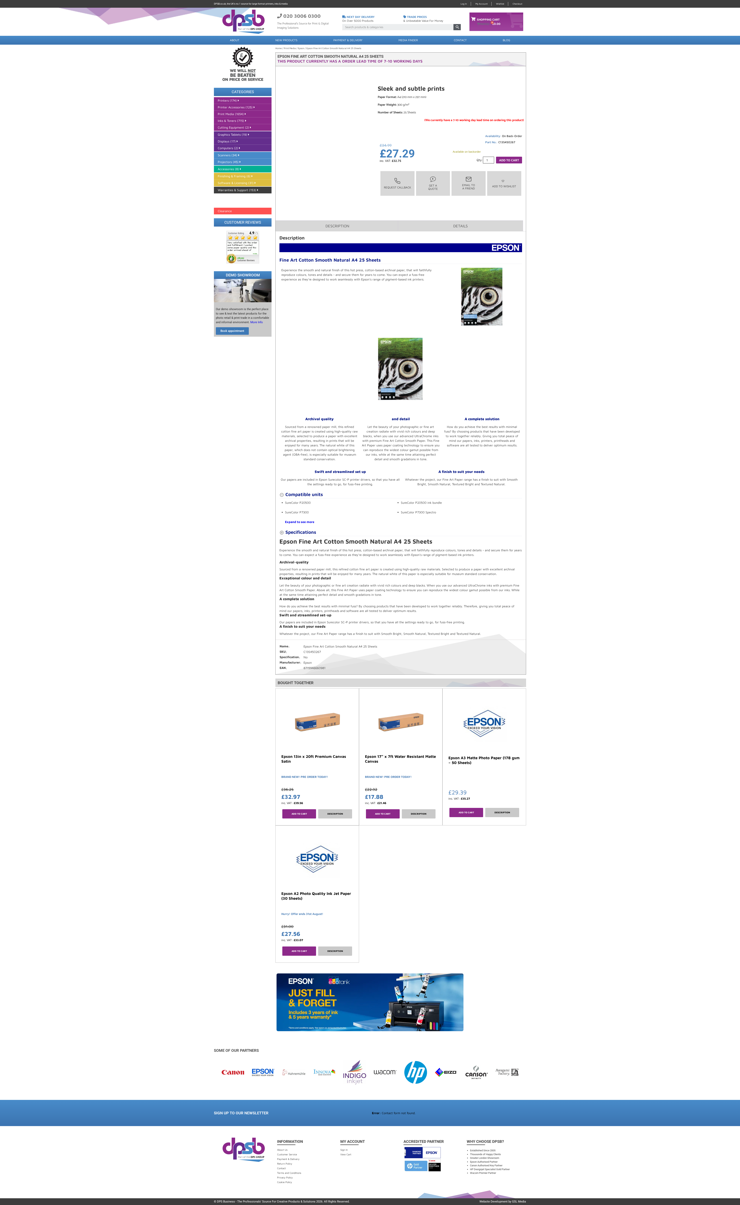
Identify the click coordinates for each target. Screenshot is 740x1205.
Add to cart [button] (299, 813)
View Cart (345, 1154)
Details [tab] (460, 226)
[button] (504, 183)
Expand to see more (299, 522)
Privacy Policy (285, 1177)
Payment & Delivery (347, 40)
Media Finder (408, 40)
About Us (282, 1149)
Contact (460, 40)
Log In (464, 3)
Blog (506, 40)
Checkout (517, 3)
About (234, 40)
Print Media (290, 48)
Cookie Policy (284, 1182)
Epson (301, 48)
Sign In (344, 1149)
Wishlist (500, 3)
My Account (481, 3)
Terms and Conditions (289, 1172)
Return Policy (284, 1163)
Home (278, 48)
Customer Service (287, 1154)
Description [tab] (337, 226)
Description (335, 813)
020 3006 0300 (302, 16)
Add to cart (509, 160)
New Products (286, 40)
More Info (256, 322)
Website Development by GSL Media (502, 1201)
